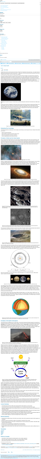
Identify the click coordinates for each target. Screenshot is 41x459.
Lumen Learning (18, 63)
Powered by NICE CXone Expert (12, 455)
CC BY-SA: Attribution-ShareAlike (7, 444)
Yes (9, 452)
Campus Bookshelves (11, 63)
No (12, 452)
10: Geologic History (35, 63)
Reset (1, 21)
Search (2, 61)
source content (15, 447)
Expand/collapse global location (39, 63)
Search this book (2, 13)
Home (4, 63)
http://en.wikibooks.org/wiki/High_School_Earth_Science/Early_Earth (25, 443)
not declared (31, 446)
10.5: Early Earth (7, 446)
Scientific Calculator (4, 42)
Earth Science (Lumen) (27, 63)
